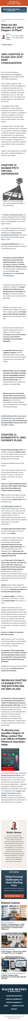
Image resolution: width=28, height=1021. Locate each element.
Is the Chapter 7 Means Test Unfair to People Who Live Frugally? (13, 952)
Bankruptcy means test (8, 949)
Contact (14, 1009)
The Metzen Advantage (14, 996)
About (6, 1005)
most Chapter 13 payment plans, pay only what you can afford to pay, (13, 418)
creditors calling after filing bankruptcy (13, 973)
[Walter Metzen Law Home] (11, 9)
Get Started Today (12, 896)
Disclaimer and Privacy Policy (14, 1017)
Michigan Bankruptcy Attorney (11, 775)
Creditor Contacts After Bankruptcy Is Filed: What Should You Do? (13, 976)
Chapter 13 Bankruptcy (7, 922)
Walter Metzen (7, 44)
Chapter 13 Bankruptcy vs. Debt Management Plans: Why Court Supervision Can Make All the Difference (12, 926)
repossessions (19, 273)
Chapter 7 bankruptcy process (13, 214)
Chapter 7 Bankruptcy (14, 1002)
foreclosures (10, 275)
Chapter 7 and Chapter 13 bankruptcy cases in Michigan (13, 793)
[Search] (20, 9)
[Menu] (24, 9)
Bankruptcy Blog (8, 19)
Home (2, 19)
